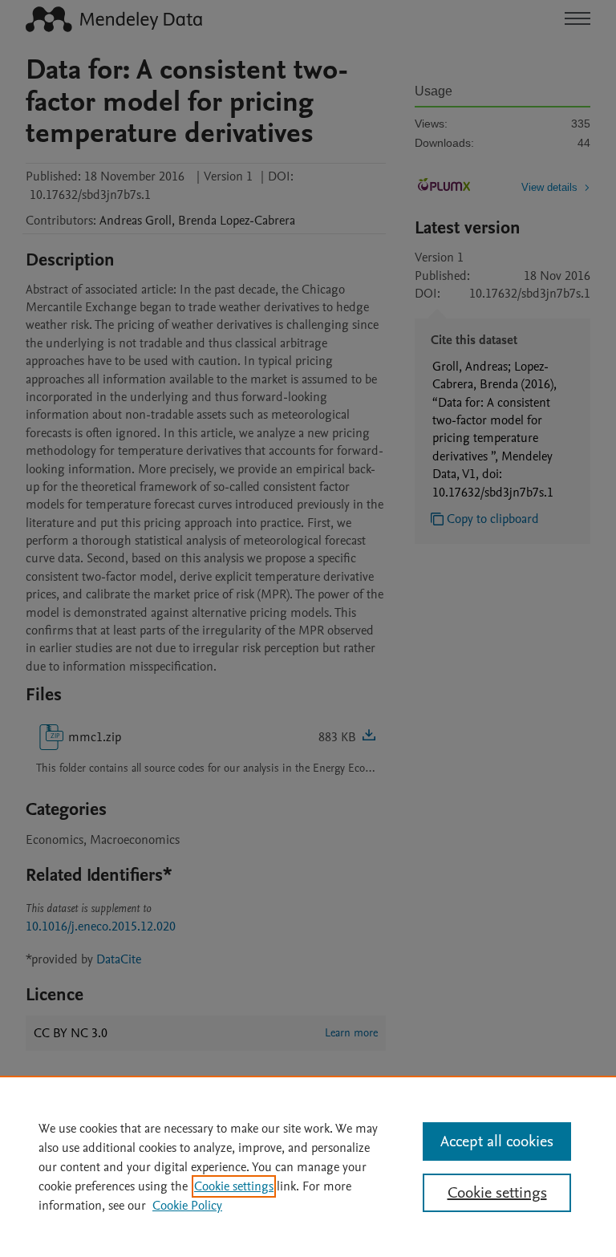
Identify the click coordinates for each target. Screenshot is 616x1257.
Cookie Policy (187, 1205)
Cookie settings (234, 1186)
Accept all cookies (496, 1141)
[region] (308, 1166)
